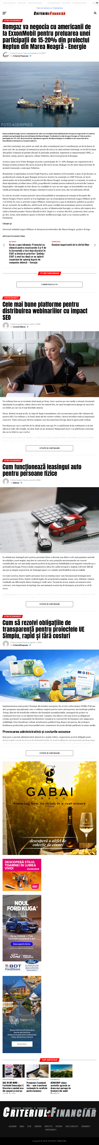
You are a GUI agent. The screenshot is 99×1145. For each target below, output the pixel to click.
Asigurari (12, 1126)
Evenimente (85, 1126)
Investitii (48, 1126)
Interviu (59, 1126)
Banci (22, 1126)
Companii (38, 1126)
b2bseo (16, 483)
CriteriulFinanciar (20, 645)
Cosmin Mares (19, 327)
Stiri (29, 1126)
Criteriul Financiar (20, 56)
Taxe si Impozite (71, 1126)
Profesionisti (50, 1129)
